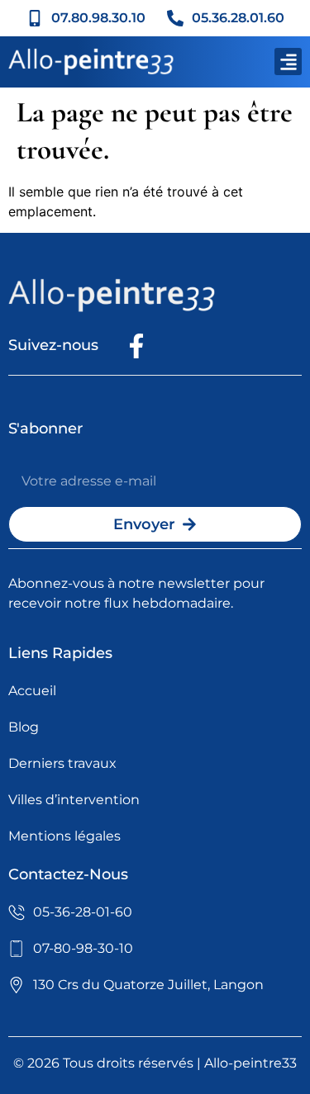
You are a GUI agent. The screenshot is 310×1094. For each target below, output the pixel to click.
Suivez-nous (53, 345)
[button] (288, 61)
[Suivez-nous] (136, 346)
